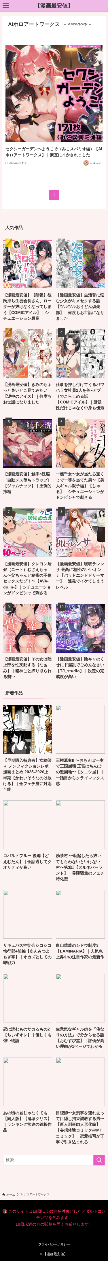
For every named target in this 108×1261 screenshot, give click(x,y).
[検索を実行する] (99, 1160)
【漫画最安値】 (54, 6)
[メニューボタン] (6, 6)
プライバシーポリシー (54, 1244)
